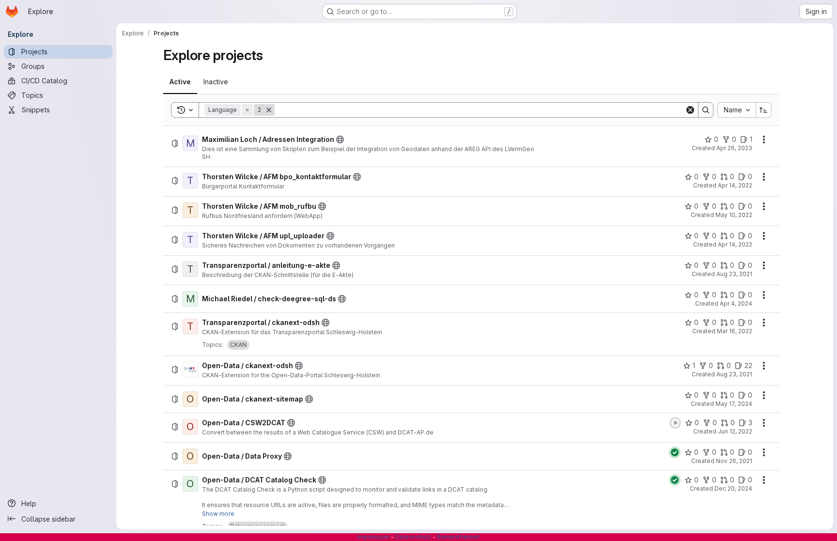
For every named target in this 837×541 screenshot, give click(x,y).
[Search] (705, 110)
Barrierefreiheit (458, 537)
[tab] (180, 82)
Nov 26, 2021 (734, 460)
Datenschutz (413, 537)
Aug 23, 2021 (734, 274)
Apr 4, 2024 (736, 303)
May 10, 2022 (733, 214)
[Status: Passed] (675, 452)
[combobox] (736, 110)
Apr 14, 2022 (735, 185)
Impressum (373, 537)
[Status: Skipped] (675, 423)
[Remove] (269, 110)
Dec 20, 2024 (733, 488)
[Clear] (690, 110)
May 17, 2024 (733, 403)
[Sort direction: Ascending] (764, 110)
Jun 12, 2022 (735, 431)
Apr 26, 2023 (734, 148)
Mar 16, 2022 (734, 331)
